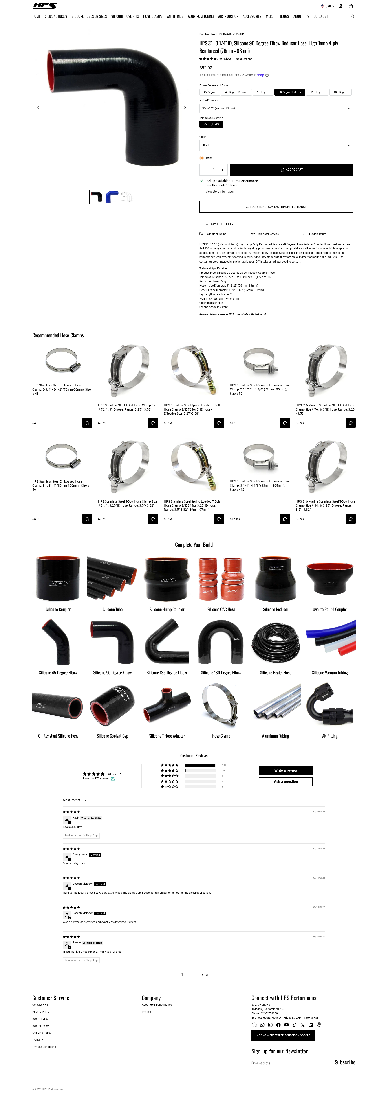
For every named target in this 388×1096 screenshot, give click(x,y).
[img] (71, 812)
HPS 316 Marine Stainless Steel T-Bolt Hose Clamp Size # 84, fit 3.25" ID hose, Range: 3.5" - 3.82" (325, 505)
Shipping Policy (41, 1032)
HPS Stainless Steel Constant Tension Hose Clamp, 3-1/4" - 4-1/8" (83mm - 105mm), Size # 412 (260, 485)
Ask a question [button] (286, 781)
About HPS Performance (157, 1004)
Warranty (38, 1039)
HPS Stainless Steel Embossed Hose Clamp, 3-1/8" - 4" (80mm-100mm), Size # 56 (60, 485)
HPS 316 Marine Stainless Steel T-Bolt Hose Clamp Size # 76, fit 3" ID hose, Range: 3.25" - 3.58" (325, 409)
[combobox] (276, 108)
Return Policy (40, 1018)
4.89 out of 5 (113, 774)
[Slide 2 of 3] (112, 196)
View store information (220, 191)
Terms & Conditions (44, 1046)
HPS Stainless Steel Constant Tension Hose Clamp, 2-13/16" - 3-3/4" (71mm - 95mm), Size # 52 (260, 389)
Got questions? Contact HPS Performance (276, 206)
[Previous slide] (37, 108)
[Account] (341, 6)
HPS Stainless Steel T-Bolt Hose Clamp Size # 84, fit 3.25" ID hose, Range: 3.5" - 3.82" (127, 503)
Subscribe (345, 1062)
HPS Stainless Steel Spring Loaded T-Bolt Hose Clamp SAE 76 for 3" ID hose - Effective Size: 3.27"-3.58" (192, 409)
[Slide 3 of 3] (127, 196)
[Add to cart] (87, 423)
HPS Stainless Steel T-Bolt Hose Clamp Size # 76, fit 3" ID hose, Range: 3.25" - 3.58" (127, 407)
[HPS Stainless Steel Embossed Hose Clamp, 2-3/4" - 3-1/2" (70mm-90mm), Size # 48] (62, 361)
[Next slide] (186, 108)
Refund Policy (40, 1025)
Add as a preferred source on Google (283, 1035)
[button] (208, 58)
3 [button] (196, 974)
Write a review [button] (286, 770)
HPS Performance (53, 1089)
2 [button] (189, 974)
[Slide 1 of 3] (96, 196)
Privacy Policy (40, 1011)
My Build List (223, 224)
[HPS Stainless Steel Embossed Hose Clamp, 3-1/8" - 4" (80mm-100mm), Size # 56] (62, 457)
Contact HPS (40, 1004)
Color (202, 136)
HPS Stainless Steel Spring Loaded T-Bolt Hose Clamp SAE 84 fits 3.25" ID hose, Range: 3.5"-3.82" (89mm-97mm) (192, 505)
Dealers (146, 1011)
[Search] (352, 16)
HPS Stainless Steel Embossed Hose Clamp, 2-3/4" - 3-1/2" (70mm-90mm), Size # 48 (61, 389)
